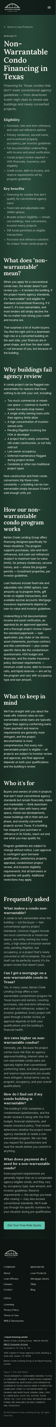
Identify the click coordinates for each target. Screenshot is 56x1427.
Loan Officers (11, 1278)
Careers (8, 1284)
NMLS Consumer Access (16, 1344)
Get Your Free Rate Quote (24, 1225)
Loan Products (38, 1273)
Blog (32, 1289)
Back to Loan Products (20, 26)
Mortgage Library (39, 1278)
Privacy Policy (11, 1309)
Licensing (9, 1304)
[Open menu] (49, 7)
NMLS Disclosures (14, 1320)
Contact (8, 1289)
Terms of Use (11, 1315)
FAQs (33, 1284)
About (7, 1273)
